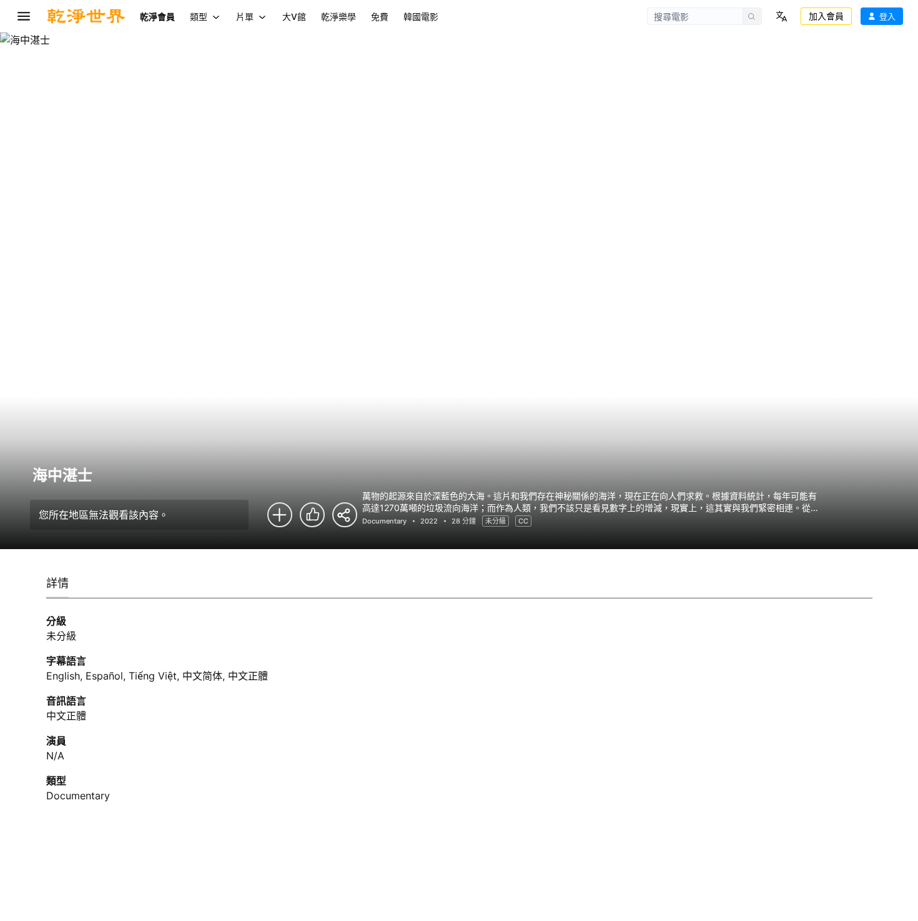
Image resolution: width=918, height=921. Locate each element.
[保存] (279, 514)
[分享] (344, 514)
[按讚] (312, 514)
